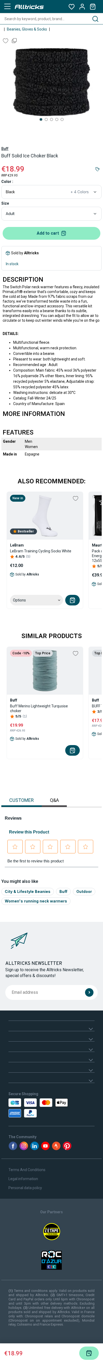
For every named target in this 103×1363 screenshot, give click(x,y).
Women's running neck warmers (36, 901)
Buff (4, 149)
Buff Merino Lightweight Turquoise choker (39, 708)
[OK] (89, 992)
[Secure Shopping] (33, 1107)
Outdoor (84, 891)
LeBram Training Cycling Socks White (40, 551)
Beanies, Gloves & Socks (27, 29)
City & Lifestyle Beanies (27, 891)
